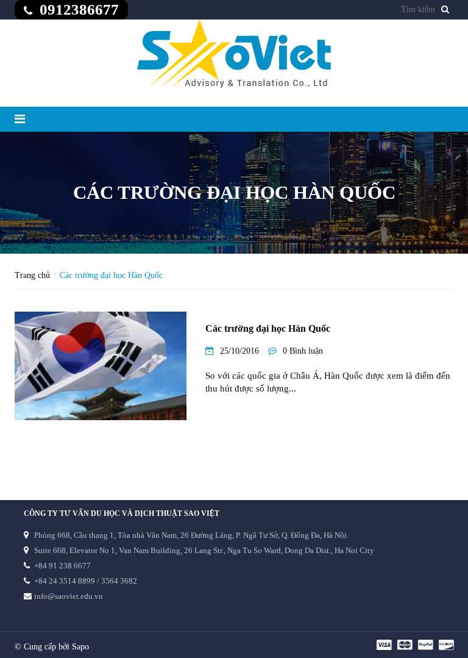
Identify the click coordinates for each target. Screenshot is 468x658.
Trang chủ (32, 275)
